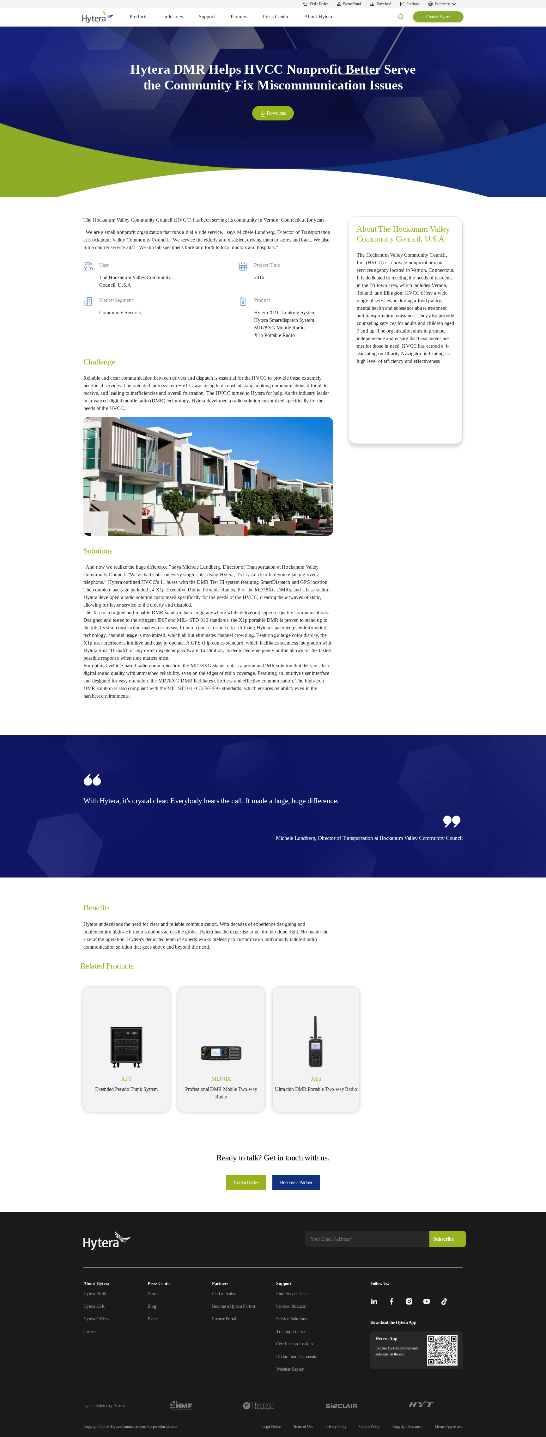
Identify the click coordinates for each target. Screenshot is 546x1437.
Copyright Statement (407, 1426)
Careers (89, 1331)
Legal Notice (271, 1426)
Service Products (291, 1306)
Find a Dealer (224, 1293)
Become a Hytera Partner (234, 1306)
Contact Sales (246, 1182)
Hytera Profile (95, 1293)
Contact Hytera (438, 17)
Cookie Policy (369, 1426)
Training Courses (291, 1331)
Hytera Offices (96, 1319)
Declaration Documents (296, 1356)
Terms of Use (303, 1426)
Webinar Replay (290, 1369)
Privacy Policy (336, 1426)
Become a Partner (296, 1182)
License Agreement (449, 1426)
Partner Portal (224, 1319)
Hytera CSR (94, 1306)
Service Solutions (291, 1319)
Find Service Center (293, 1293)
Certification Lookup (294, 1344)
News (152, 1293)
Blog (152, 1306)
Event (153, 1319)
